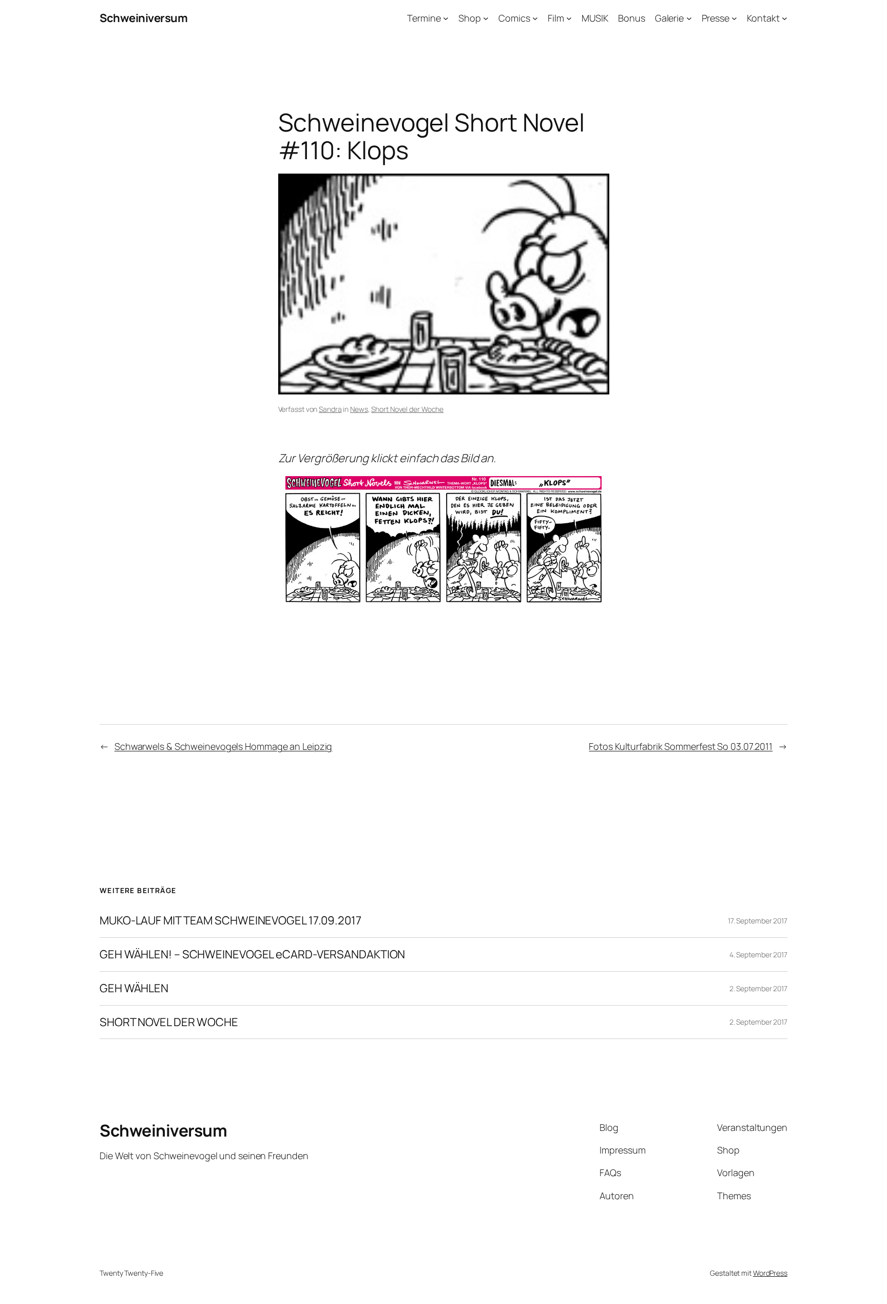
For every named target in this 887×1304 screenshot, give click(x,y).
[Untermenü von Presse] (734, 18)
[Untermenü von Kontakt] (784, 18)
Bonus (631, 18)
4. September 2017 (758, 954)
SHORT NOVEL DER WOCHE (169, 1022)
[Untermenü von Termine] (446, 18)
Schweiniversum (143, 18)
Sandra (330, 409)
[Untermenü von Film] (569, 18)
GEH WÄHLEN (134, 988)
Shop (469, 18)
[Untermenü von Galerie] (689, 18)
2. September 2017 (758, 988)
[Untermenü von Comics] (535, 18)
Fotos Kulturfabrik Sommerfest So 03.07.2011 (681, 746)
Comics (514, 18)
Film (556, 18)
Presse (715, 18)
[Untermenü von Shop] (486, 18)
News (359, 409)
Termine (423, 18)
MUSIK (595, 18)
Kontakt (763, 18)
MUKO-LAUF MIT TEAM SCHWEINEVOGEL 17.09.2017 (230, 920)
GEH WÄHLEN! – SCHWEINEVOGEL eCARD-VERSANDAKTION (252, 954)
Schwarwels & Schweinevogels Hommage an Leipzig (223, 746)
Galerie (669, 18)
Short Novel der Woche (407, 409)
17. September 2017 (757, 920)
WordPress (770, 1273)
